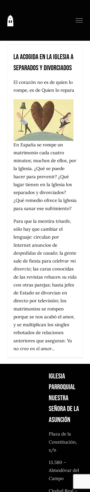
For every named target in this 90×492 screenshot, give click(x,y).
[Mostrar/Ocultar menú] (79, 20)
